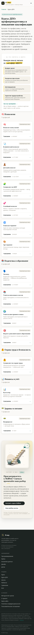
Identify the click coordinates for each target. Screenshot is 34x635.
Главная (3, 9)
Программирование (7, 556)
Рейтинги (4, 583)
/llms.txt (22, 620)
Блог (2, 588)
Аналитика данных (7, 561)
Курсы (3, 574)
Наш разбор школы (11, 508)
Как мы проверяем (10, 104)
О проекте (4, 598)
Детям (3, 567)
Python (3, 559)
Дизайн (3, 564)
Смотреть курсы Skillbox (14, 503)
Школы (3, 580)
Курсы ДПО (4, 577)
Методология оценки (7, 596)
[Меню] (31, 3)
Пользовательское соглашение (10, 606)
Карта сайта (4, 601)
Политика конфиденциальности (10, 604)
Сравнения (4, 585)
